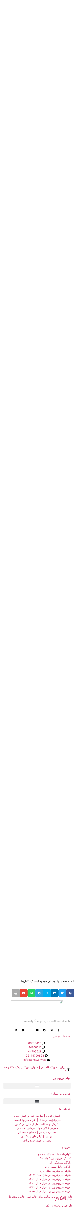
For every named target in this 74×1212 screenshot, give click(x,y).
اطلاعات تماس (62, 1036)
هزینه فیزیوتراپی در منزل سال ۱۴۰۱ (50, 1179)
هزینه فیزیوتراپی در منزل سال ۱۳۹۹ (50, 1187)
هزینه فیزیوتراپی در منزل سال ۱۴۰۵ (50, 1191)
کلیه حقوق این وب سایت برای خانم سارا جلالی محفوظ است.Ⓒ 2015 (40, 1198)
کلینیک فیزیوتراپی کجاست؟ (55, 1158)
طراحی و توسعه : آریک (59, 1205)
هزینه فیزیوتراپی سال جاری (55, 1170)
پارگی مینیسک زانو (60, 1162)
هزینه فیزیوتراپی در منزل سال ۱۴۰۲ (50, 1175)
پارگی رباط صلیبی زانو (58, 1166)
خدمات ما (65, 1109)
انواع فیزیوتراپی (62, 1078)
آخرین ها (66, 1147)
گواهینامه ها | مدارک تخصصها (54, 1154)
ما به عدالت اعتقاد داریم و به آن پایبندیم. (47, 1021)
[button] (70, 993)
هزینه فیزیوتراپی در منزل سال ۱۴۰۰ (50, 1183)
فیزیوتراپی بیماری (60, 1093)
